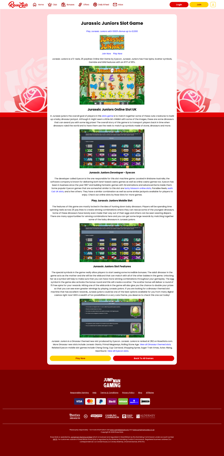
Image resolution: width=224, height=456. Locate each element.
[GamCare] (75, 416)
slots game (107, 115)
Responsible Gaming (79, 392)
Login (179, 4)
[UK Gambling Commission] (112, 416)
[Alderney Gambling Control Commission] (145, 416)
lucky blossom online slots (138, 188)
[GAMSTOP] (96, 416)
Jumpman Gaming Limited (81, 437)
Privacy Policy (128, 392)
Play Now (117, 53)
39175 (55, 439)
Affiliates (150, 392)
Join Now (106, 53)
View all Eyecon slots (117, 350)
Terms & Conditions (109, 392)
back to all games (143, 358)
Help (94, 392)
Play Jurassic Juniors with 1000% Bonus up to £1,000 (112, 31)
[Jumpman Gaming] (112, 386)
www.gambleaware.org (119, 430)
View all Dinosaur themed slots (155, 344)
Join (199, 4)
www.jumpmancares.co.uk (143, 430)
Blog (140, 392)
